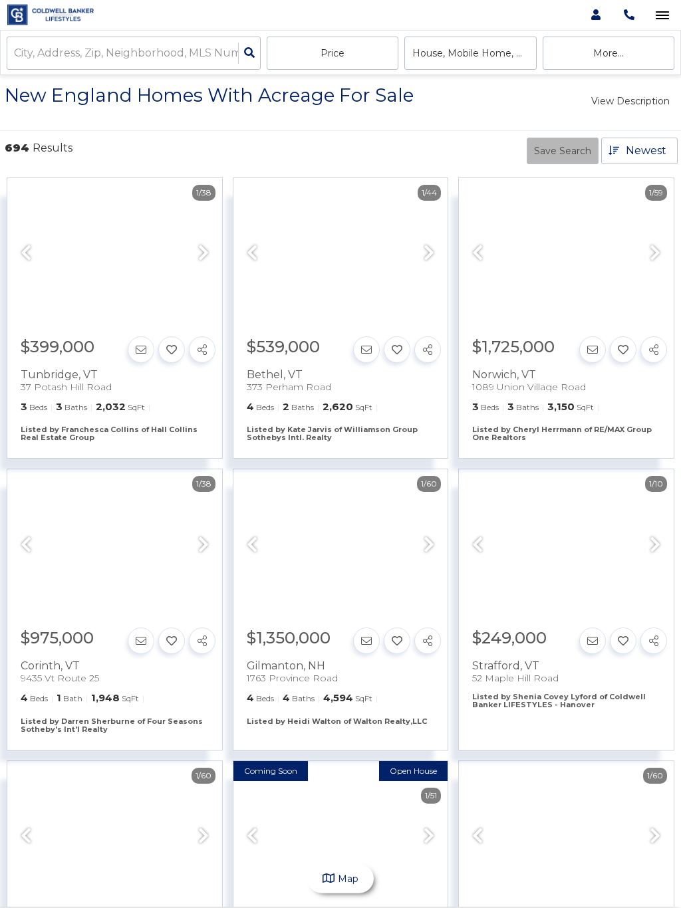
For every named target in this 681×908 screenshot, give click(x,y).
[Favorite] (171, 349)
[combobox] (15, 53)
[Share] (202, 349)
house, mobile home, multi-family (474, 53)
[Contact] (141, 349)
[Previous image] (26, 254)
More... (608, 53)
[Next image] (203, 254)
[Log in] (596, 15)
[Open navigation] (662, 16)
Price (332, 53)
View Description (630, 101)
